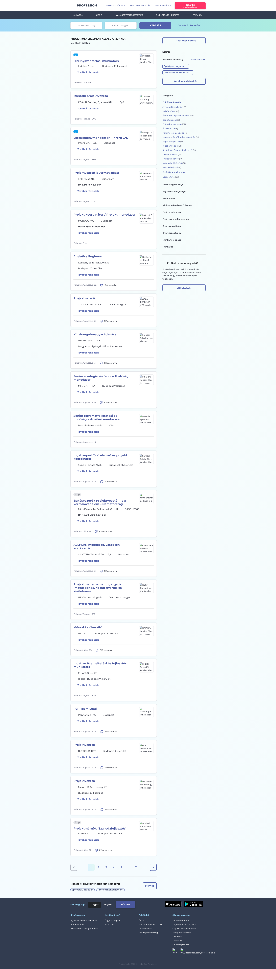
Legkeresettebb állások (184, 924)
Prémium (197, 15)
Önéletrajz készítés (167, 15)
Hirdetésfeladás (140, 5)
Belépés (190, 6)
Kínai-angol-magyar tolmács (94, 334)
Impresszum (77, 924)
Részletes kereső (186, 40)
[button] (175, 66)
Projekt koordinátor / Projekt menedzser (104, 214)
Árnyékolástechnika (174, 107)
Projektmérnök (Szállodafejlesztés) (99, 828)
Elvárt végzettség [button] (171, 226)
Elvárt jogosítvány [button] (171, 233)
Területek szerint (180, 920)
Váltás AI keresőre (189, 25)
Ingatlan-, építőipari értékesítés (181, 137)
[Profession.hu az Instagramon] (176, 951)
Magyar (94, 904)
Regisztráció (163, 5)
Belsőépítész (170, 111)
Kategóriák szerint (181, 932)
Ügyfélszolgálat (113, 920)
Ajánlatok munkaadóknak (84, 920)
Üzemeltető (170, 177)
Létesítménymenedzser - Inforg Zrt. (100, 137)
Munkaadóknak (115, 5)
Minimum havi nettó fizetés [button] (177, 205)
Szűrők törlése (198, 59)
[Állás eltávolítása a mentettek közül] (151, 82)
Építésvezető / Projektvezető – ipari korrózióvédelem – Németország (100, 502)
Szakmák (177, 936)
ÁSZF (141, 920)
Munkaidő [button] (167, 246)
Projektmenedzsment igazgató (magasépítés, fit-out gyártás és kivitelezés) (97, 588)
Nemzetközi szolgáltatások (84, 928)
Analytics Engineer (87, 256)
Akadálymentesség (148, 932)
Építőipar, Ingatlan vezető (178, 115)
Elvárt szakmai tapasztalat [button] (176, 219)
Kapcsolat (110, 924)
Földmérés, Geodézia (174, 133)
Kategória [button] (167, 95)
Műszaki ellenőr (172, 158)
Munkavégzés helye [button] (172, 184)
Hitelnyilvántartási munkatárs (96, 61)
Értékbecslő (170, 128)
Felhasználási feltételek (150, 924)
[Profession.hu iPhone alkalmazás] (173, 904)
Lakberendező (171, 154)
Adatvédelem (145, 928)
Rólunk (125, 904)
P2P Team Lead (85, 708)
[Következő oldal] (153, 867)
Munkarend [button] (168, 198)
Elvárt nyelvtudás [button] (171, 212)
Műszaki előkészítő (87, 627)
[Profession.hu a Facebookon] (198, 951)
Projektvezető (84, 298)
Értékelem (184, 287)
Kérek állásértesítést (186, 81)
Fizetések (177, 940)
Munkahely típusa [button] (171, 240)
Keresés (155, 25)
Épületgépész (171, 120)
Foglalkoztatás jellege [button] (174, 191)
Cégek (99, 15)
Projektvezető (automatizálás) (96, 172)
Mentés (149, 885)
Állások (78, 15)
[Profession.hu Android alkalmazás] (193, 904)
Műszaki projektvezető (90, 96)
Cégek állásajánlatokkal (184, 928)
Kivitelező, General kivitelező (179, 150)
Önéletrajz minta (180, 944)
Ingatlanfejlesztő (173, 141)
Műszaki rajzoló (171, 167)
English (108, 904)
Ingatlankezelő (172, 146)
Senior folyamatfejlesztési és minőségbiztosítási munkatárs (96, 417)
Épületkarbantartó (174, 124)
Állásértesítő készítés (129, 15)
